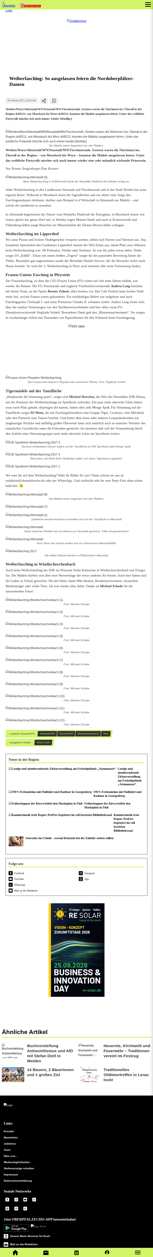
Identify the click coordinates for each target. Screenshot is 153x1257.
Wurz (105, 733)
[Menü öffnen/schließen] (148, 4)
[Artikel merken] (54, 101)
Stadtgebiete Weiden (20, 742)
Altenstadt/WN (47, 733)
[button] (137, 1252)
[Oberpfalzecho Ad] (31, 6)
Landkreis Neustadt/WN (22, 733)
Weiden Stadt (43, 742)
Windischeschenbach (88, 733)
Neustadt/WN (66, 733)
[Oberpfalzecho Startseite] (8, 10)
